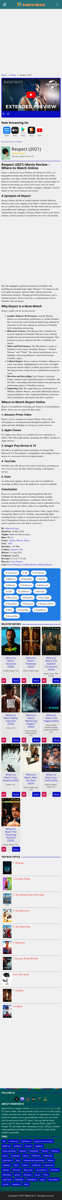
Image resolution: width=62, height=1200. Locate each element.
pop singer (44, 597)
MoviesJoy (12, 597)
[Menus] (4, 4)
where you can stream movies (43, 1108)
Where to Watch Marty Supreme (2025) (11, 719)
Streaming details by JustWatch (11, 142)
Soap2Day (24, 609)
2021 (10, 543)
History (20, 540)
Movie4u (41, 591)
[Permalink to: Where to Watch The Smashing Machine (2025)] (10, 811)
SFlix (9, 609)
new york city (41, 1170)
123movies (12, 572)
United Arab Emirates (51, 729)
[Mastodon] (22, 1099)
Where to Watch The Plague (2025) (51, 718)
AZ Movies (39, 572)
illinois (51, 1160)
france (5, 1155)
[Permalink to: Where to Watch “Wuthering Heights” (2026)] (31, 697)
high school (7, 1160)
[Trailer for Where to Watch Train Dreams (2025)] (3, 794)
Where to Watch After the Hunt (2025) (31, 779)
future (25, 1155)
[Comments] (8, 114)
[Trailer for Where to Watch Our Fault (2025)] (44, 794)
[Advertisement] (31, 41)
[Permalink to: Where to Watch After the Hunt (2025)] (31, 757)
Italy (36, 787)
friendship (15, 1155)
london (25, 1165)
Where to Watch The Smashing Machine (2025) (11, 834)
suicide (6, 1184)
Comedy (6, 670)
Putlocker (28, 603)
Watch (16, 680)
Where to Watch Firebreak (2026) (31, 662)
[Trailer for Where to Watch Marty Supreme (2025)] (3, 740)
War (56, 673)
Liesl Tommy (17, 561)
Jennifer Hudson (29, 564)
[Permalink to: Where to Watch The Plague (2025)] (51, 697)
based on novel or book (43, 1141)
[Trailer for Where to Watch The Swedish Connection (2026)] (44, 680)
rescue (37, 1174)
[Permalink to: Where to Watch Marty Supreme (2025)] (10, 697)
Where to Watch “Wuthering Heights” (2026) (31, 721)
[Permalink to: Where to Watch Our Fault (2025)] (51, 757)
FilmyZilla (27, 579)
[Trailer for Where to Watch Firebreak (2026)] (23, 680)
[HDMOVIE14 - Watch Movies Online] (31, 4)
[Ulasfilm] (39, 1099)
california (17, 1146)
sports (42, 1179)
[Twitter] (16, 1099)
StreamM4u (12, 616)
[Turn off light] (3, 114)
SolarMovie (41, 609)
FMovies (11, 585)
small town (7, 1179)
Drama (12, 540)
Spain (37, 670)
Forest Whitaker (14, 564)
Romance (33, 731)
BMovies (11, 579)
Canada (14, 549)
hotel (18, 1160)
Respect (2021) (47, 603)
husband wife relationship (34, 1160)
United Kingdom (30, 733)
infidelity (6, 1165)
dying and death (9, 1151)
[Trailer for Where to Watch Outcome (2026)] (3, 680)
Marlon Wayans (45, 564)
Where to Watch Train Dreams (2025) (11, 777)
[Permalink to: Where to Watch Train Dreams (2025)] (10, 757)
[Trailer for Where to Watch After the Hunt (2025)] (23, 794)
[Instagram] (28, 1099)
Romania (54, 727)
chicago (28, 1146)
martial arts (49, 1165)
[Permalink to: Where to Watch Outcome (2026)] (10, 640)
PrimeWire (12, 603)
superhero (16, 1184)
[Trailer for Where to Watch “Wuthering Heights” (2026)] (23, 740)
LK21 (10, 591)
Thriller (31, 670)
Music (27, 540)
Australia (47, 727)
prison (17, 1174)
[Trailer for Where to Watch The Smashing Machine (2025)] (3, 849)
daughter (38, 1146)
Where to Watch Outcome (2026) (11, 662)
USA (21, 549)
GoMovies (27, 585)
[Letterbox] (34, 1099)
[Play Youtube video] (31, 95)
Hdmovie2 (43, 585)
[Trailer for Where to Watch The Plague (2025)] (44, 740)
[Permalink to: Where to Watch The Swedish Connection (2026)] (51, 640)
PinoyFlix (28, 597)
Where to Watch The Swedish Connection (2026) (51, 663)
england (22, 1151)
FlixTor (42, 579)
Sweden (51, 676)
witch (26, 1184)
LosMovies (25, 591)
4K (26, 572)
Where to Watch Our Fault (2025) (51, 777)
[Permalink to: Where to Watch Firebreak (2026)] (31, 640)
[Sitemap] (45, 1099)
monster (6, 1170)
